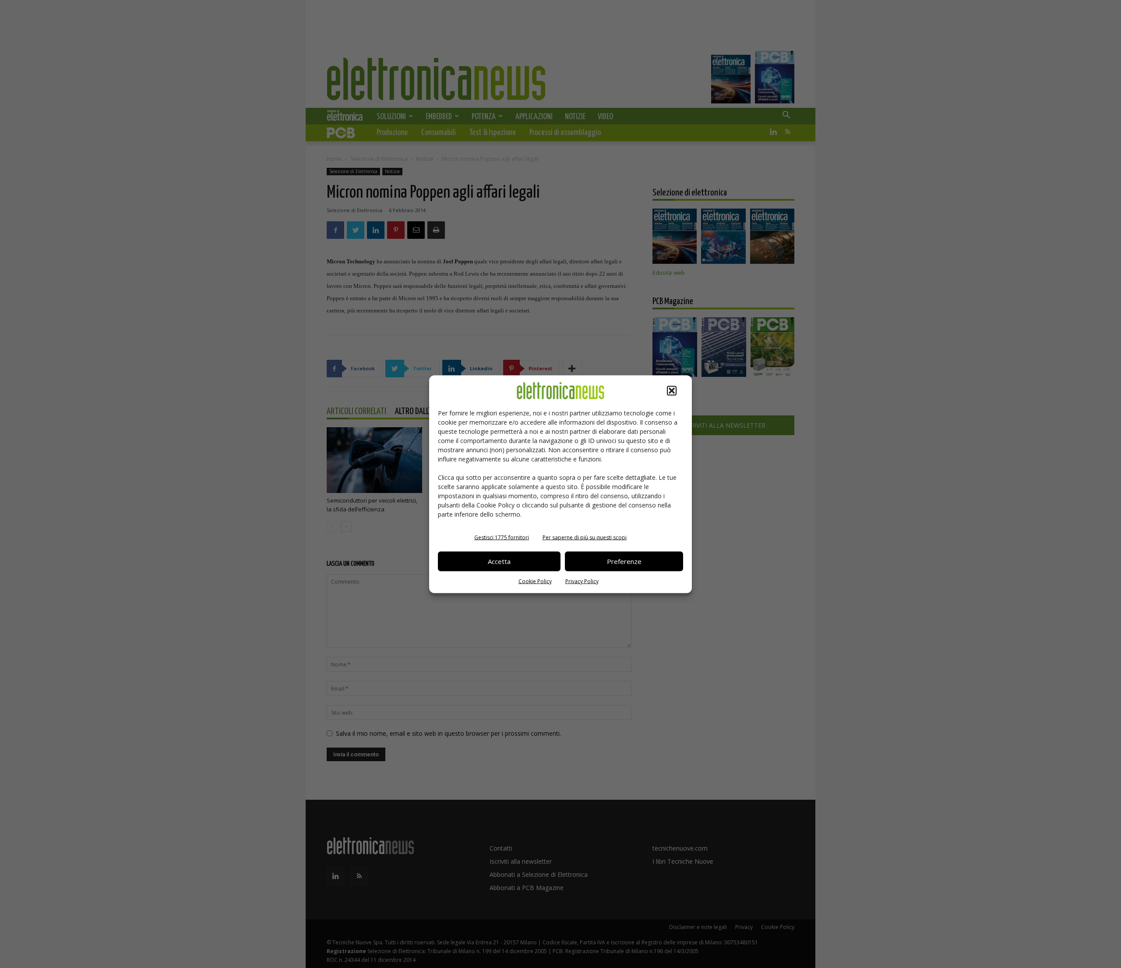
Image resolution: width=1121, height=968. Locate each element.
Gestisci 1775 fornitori (501, 537)
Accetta (499, 561)
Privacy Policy (582, 581)
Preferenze (624, 561)
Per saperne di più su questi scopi (585, 537)
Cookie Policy (535, 581)
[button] (671, 390)
